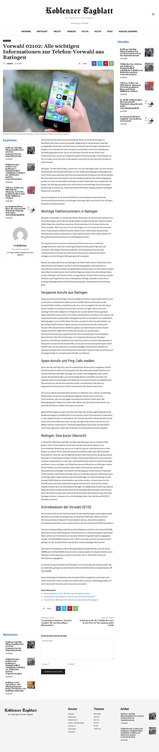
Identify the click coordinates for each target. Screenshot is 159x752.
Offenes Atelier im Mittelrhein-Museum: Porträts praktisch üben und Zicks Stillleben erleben (15, 193)
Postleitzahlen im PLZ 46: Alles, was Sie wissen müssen (67, 593)
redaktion (10, 63)
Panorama (6, 41)
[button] (153, 14)
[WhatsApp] (111, 63)
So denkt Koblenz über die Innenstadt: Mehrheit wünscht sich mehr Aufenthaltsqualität (15, 211)
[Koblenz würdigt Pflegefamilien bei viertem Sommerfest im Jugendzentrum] (31, 150)
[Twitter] (99, 63)
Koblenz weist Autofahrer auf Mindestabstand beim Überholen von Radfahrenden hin (15, 686)
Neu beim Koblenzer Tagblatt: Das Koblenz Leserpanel (130, 119)
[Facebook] (94, 63)
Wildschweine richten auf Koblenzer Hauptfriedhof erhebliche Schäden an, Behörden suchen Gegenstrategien (15, 172)
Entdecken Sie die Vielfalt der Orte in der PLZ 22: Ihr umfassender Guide (97, 623)
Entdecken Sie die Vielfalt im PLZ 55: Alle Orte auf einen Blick (69, 596)
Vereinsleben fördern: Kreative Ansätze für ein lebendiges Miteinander (56, 623)
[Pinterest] (105, 63)
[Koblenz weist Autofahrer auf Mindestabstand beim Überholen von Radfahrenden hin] (31, 685)
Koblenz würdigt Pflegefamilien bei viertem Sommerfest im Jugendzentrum (130, 52)
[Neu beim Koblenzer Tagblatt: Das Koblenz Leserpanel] (149, 119)
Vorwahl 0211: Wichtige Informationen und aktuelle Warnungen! (71, 600)
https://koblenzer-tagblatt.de (20, 249)
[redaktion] (4, 63)
